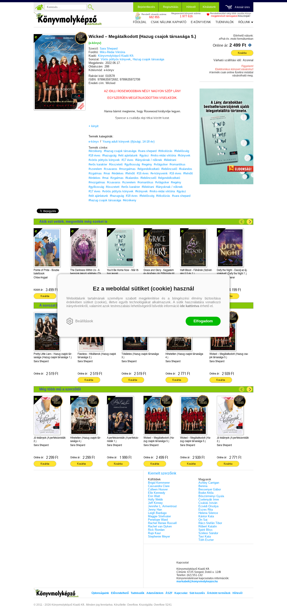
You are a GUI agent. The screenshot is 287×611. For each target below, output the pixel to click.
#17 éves (127, 160)
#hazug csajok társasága (120, 151)
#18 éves (94, 155)
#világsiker (161, 164)
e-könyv (94, 141)
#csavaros (110, 169)
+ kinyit (93, 126)
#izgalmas (95, 173)
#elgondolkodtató (148, 169)
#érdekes (118, 173)
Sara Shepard (108, 48)
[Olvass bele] (77, 102)
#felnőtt (130, 173)
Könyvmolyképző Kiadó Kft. (116, 55)
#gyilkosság (132, 164)
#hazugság (109, 155)
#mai (107, 173)
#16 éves (143, 173)
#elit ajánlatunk (128, 155)
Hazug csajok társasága (148, 59)
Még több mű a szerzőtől (60, 389)
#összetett (116, 164)
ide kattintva (189, 306)
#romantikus (177, 164)
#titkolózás (165, 151)
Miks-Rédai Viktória (112, 52)
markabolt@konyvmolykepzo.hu (197, 581)
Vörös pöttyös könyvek (116, 59)
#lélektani (170, 160)
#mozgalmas (127, 169)
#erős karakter (98, 164)
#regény (147, 164)
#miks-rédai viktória (163, 155)
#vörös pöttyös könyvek (104, 160)
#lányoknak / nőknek (148, 160)
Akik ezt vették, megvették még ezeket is (73, 221)
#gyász (144, 155)
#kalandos (185, 169)
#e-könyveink (159, 173)
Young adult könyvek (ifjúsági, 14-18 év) (128, 141)
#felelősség (181, 151)
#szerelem (95, 169)
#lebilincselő (169, 169)
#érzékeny (95, 151)
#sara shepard (147, 151)
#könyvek (184, 155)
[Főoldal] (39, 7)
